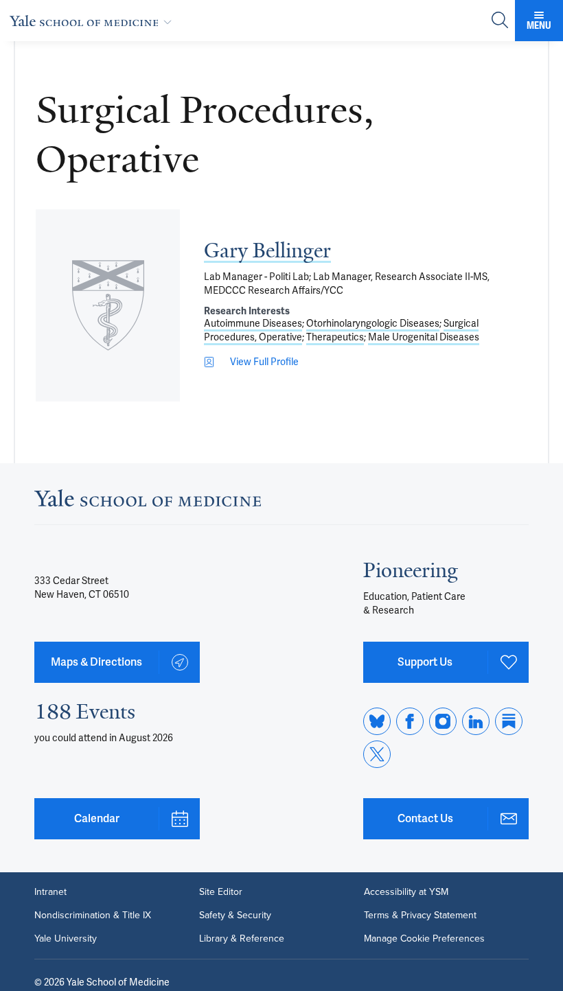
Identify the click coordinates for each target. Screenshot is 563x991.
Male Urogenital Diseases (423, 337)
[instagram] (443, 721)
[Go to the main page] (93, 20)
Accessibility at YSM (406, 892)
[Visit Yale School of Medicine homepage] (147, 502)
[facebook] (410, 721)
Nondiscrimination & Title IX (92, 915)
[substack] (508, 721)
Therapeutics (335, 337)
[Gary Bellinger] (108, 305)
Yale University (65, 939)
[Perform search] (500, 21)
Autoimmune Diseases (253, 323)
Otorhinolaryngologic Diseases (372, 323)
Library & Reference (241, 939)
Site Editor (220, 892)
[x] (377, 754)
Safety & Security (235, 915)
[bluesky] (377, 721)
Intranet (50, 892)
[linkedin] (476, 721)
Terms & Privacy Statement (420, 915)
